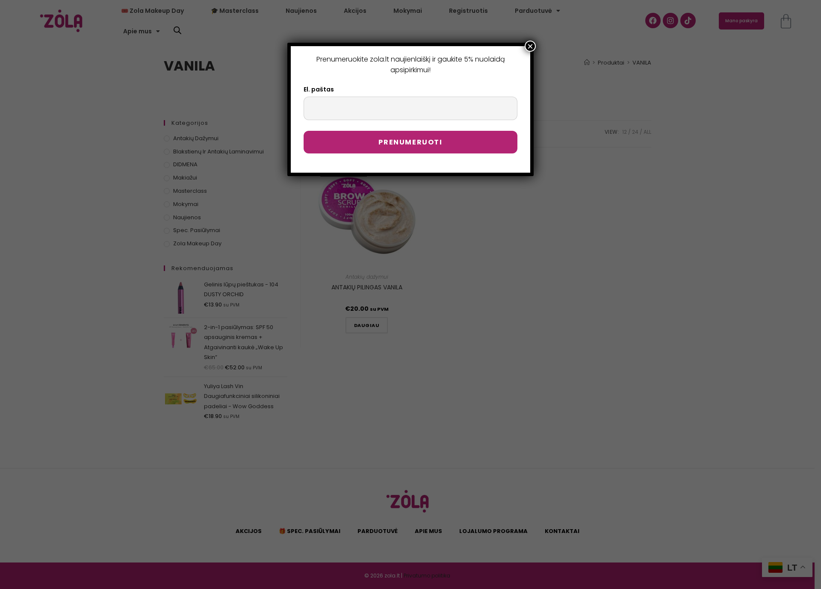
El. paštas (319, 89)
